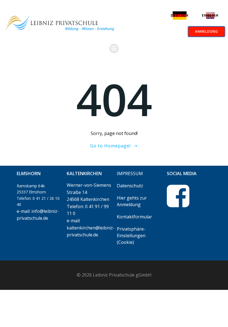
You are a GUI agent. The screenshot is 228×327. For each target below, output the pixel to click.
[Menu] (114, 48)
